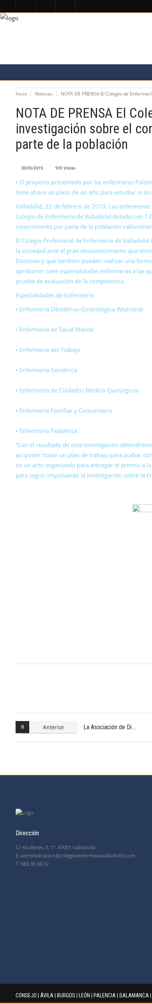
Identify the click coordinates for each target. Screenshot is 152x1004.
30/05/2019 (32, 168)
